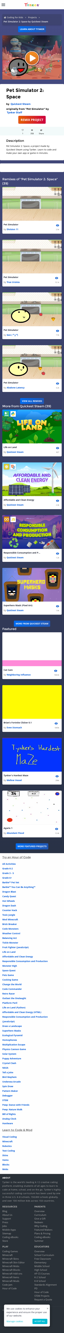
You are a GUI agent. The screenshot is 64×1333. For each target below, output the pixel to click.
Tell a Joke (7, 1072)
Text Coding (8, 1150)
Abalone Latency (16, 387)
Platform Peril (9, 1002)
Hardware (7, 1123)
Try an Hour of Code (16, 857)
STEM (5, 1100)
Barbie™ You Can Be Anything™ (18, 887)
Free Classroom (42, 1258)
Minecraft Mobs (10, 1266)
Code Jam (7, 1284)
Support (6, 1218)
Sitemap (6, 1233)
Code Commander (12, 989)
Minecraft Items (10, 1277)
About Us (7, 1214)
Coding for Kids (15, 17)
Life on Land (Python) (13, 1007)
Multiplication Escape (13, 1044)
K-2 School (40, 1277)
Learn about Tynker (32, 29)
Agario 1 (8, 828)
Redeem (38, 1222)
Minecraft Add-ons (12, 1273)
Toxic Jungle (8, 914)
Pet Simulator (11, 224)
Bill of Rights (9, 1114)
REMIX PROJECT (32, 120)
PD (35, 1288)
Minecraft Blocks (11, 1269)
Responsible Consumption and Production (22, 552)
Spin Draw (7, 1086)
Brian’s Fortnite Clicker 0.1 (18, 722)
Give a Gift (40, 1218)
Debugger (7, 1095)
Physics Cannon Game (14, 1049)
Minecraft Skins (10, 1258)
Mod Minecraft (10, 919)
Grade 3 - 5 (8, 873)
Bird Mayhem (9, 1077)
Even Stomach (14, 727)
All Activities (9, 863)
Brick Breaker (9, 924)
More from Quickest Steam (32, 623)
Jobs (4, 1226)
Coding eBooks (10, 1237)
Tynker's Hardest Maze (16, 775)
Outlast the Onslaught (14, 998)
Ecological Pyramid (12, 1035)
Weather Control (11, 933)
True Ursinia (13, 282)
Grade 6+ (7, 877)
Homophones (9, 1039)
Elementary (40, 1262)
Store (5, 1240)
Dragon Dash (9, 905)
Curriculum (40, 1214)
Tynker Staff (14, 112)
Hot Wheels (8, 900)
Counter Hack (9, 910)
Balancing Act (9, 938)
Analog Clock (9, 1118)
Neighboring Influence (19, 674)
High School (40, 1269)
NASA (5, 1067)
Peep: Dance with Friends (15, 1104)
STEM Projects (41, 1295)
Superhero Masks (11, 1030)
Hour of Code (9, 1288)
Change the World (12, 984)
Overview (39, 1211)
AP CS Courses (42, 1273)
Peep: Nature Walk (12, 1109)
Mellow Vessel (14, 780)
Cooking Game (10, 979)
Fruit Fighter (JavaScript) (15, 947)
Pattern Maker (10, 1090)
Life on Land (10, 447)
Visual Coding (9, 1136)
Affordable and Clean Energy (19, 499)
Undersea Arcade (11, 1081)
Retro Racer (8, 993)
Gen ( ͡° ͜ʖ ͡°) (12, 334)
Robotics (7, 1146)
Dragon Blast (9, 891)
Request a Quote (43, 1299)
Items (5, 1159)
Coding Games (10, 1251)
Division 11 (12, 229)
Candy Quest (9, 896)
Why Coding (40, 1226)
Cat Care (8, 669)
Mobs (5, 1169)
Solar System (9, 1053)
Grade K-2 (7, 868)
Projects (32, 17)
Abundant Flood (15, 833)
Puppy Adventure (11, 1058)
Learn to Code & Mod (17, 1130)
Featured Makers (43, 1229)
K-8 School (40, 1280)
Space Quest (9, 970)
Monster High (9, 965)
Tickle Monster (10, 942)
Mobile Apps (9, 1229)
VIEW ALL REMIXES (32, 401)
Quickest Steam (21, 104)
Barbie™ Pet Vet (10, 882)
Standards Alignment (45, 1284)
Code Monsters (10, 928)
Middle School (42, 1266)
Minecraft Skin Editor (13, 1262)
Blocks (5, 1164)
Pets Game (8, 975)
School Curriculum (44, 1255)
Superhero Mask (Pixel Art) (18, 605)
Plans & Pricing (42, 1233)
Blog (4, 1211)
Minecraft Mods (10, 1280)
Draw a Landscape (12, 1026)
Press (5, 1222)
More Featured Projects (32, 846)
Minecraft (7, 1141)
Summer (38, 1240)
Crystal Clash (9, 1063)
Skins (5, 1155)
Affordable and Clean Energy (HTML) (21, 1012)
